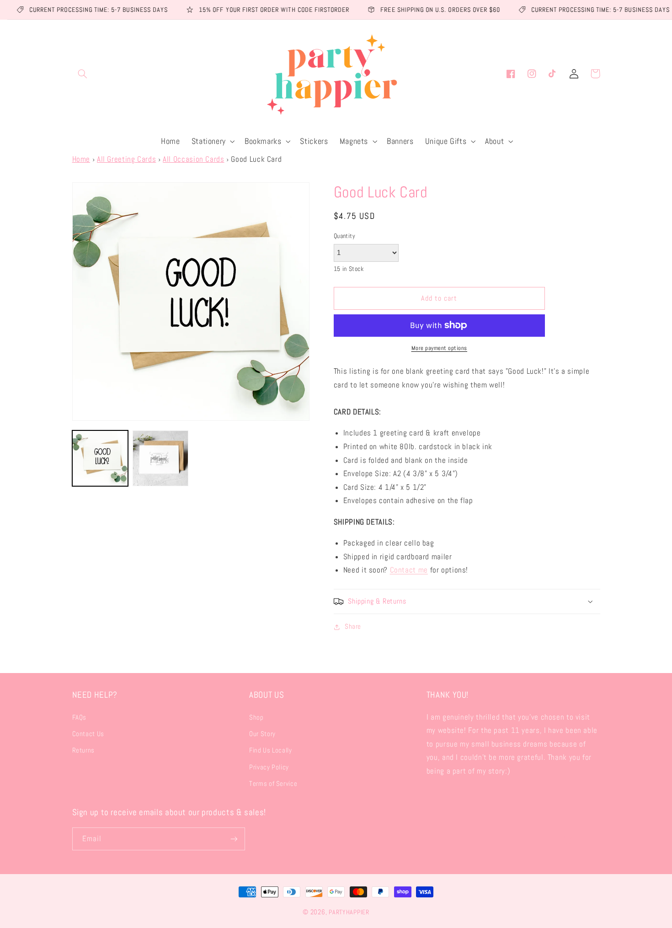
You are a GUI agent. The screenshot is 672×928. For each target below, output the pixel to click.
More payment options (439, 348)
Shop (256, 717)
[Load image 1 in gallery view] (100, 458)
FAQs (79, 717)
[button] (82, 73)
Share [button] (353, 626)
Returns (83, 750)
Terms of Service (273, 784)
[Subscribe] (233, 838)
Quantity (344, 236)
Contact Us (88, 734)
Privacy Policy (269, 767)
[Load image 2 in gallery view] (160, 458)
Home (81, 159)
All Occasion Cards (193, 159)
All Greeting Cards (126, 159)
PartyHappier (349, 912)
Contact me (409, 570)
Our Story (262, 734)
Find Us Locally (270, 750)
